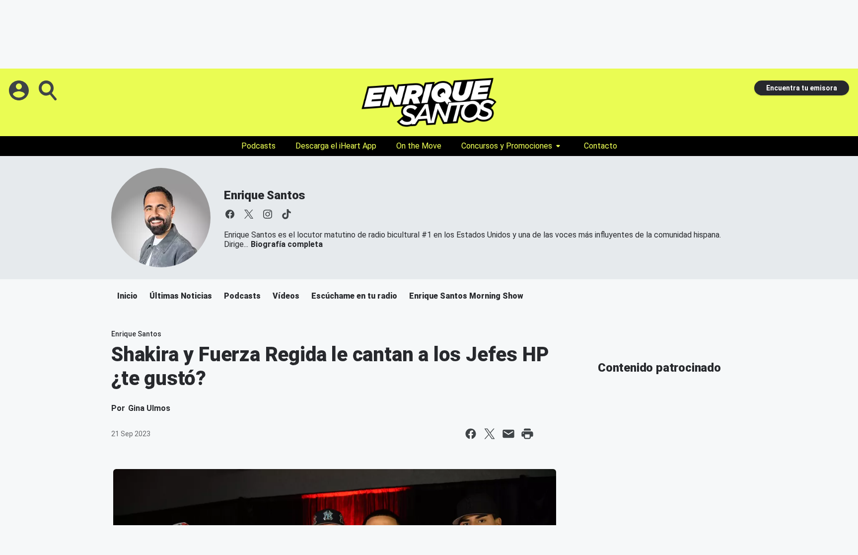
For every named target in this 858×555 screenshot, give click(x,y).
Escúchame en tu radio (354, 296)
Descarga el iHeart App (335, 146)
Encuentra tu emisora (801, 88)
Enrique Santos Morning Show (466, 296)
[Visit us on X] (249, 214)
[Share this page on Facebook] (471, 434)
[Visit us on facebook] (230, 214)
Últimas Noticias (180, 296)
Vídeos (286, 296)
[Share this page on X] (490, 434)
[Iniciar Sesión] (20, 90)
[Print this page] (527, 434)
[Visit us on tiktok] (286, 214)
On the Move (418, 146)
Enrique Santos (264, 195)
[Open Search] (49, 90)
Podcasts (258, 146)
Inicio (127, 296)
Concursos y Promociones (506, 146)
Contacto (600, 146)
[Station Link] (429, 102)
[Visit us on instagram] (268, 214)
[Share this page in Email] (508, 434)
